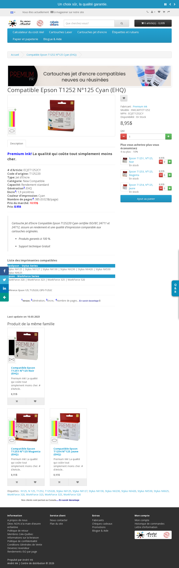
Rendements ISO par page (22, 551)
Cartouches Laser (60, 32)
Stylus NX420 (128, 491)
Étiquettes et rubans (125, 32)
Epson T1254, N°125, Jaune (141, 186)
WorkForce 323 (34, 494)
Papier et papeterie (25, 39)
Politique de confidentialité (22, 541)
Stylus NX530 (145, 491)
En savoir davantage (89, 301)
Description (16, 143)
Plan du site (56, 523)
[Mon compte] (153, 11)
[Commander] (168, 11)
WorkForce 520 (72, 494)
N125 (24, 491)
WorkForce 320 (16, 494)
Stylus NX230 (112, 491)
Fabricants (98, 520)
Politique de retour (17, 530)
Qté (122, 131)
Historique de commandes (149, 523)
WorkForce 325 (53, 494)
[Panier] (164, 11)
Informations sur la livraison (23, 537)
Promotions (99, 527)
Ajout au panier (146, 198)
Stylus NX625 (161, 491)
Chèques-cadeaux (102, 523)
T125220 (50, 491)
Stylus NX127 (80, 491)
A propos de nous (17, 520)
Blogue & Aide (52, 39)
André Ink (27, 559)
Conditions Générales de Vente (24, 544)
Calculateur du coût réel (28, 32)
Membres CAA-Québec (20, 534)
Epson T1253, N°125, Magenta (141, 173)
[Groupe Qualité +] (153, 535)
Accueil (15, 54)
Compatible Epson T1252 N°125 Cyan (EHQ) (52, 54)
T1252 (40, 491)
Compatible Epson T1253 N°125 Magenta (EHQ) (25, 451)
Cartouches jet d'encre (92, 32)
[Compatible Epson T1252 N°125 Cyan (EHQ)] (61, 115)
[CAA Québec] (54, 23)
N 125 (31, 491)
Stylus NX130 (96, 491)
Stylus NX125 (63, 491)
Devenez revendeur (18, 548)
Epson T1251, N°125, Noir (141, 160)
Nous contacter (58, 520)
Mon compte (142, 520)
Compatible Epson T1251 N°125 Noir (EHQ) (23, 370)
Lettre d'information (146, 527)
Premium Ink (140, 106)
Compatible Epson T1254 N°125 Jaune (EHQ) (65, 451)
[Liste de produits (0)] (159, 11)
